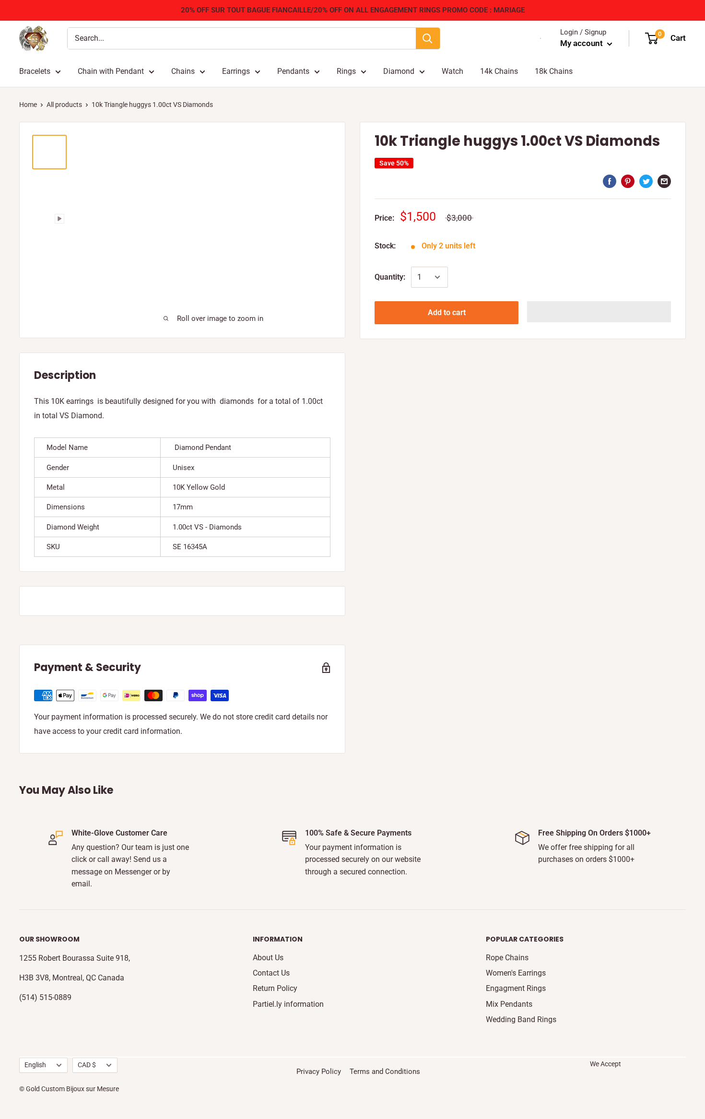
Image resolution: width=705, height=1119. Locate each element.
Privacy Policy (318, 1071)
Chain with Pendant (111, 71)
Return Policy (275, 988)
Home (28, 104)
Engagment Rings (516, 988)
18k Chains (554, 71)
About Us (268, 957)
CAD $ (87, 1065)
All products (64, 104)
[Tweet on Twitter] (646, 181)
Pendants (293, 71)
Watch (452, 71)
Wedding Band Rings (521, 1019)
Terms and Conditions (385, 1071)
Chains (183, 71)
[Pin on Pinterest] (627, 181)
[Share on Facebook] (609, 181)
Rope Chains (507, 957)
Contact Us (271, 973)
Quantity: (390, 277)
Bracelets (34, 71)
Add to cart (447, 312)
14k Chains (499, 71)
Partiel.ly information (288, 1004)
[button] (599, 311)
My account (582, 43)
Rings (346, 71)
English (35, 1065)
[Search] (428, 38)
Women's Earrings (516, 973)
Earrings (236, 71)
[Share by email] (664, 181)
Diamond (398, 71)
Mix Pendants (509, 1004)
